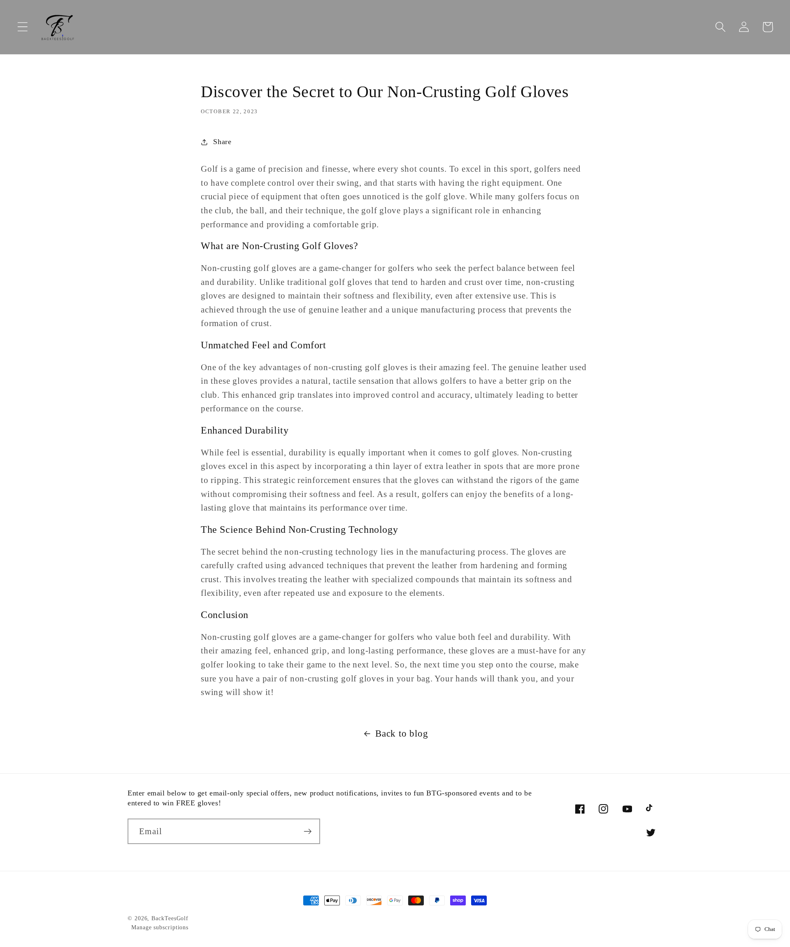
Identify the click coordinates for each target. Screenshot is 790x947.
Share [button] (222, 142)
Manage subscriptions (159, 927)
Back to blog (401, 733)
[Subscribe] (307, 831)
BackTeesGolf (169, 918)
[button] (22, 27)
